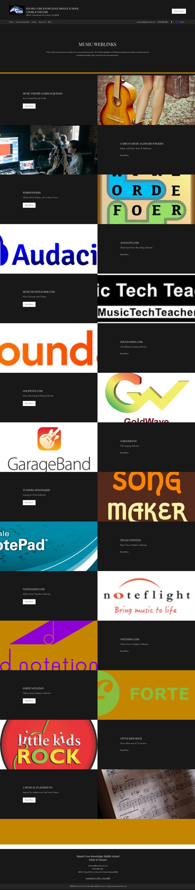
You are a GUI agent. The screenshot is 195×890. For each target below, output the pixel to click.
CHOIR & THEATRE (37, 12)
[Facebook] (172, 22)
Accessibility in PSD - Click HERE (98, 878)
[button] (29, 106)
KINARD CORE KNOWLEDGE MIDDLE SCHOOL (52, 8)
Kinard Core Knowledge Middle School (98, 856)
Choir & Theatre (98, 859)
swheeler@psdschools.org (146, 22)
